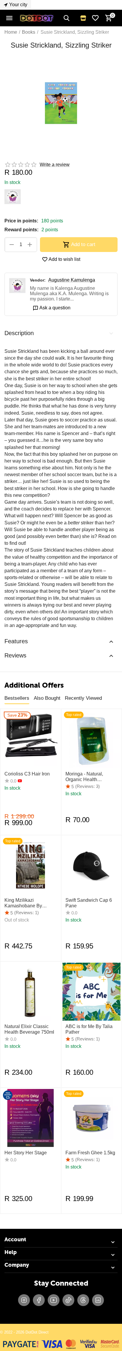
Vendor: (38, 280)
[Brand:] (12, 196)
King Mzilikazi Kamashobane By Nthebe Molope (23, 903)
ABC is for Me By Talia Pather (89, 1029)
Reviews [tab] (15, 655)
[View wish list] (95, 18)
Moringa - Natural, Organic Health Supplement (84, 776)
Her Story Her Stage (25, 1152)
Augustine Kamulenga (71, 279)
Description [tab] (19, 333)
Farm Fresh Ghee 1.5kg (90, 1152)
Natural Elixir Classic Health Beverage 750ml (29, 1029)
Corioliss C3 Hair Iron (27, 773)
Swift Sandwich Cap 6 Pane (88, 903)
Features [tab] (16, 641)
